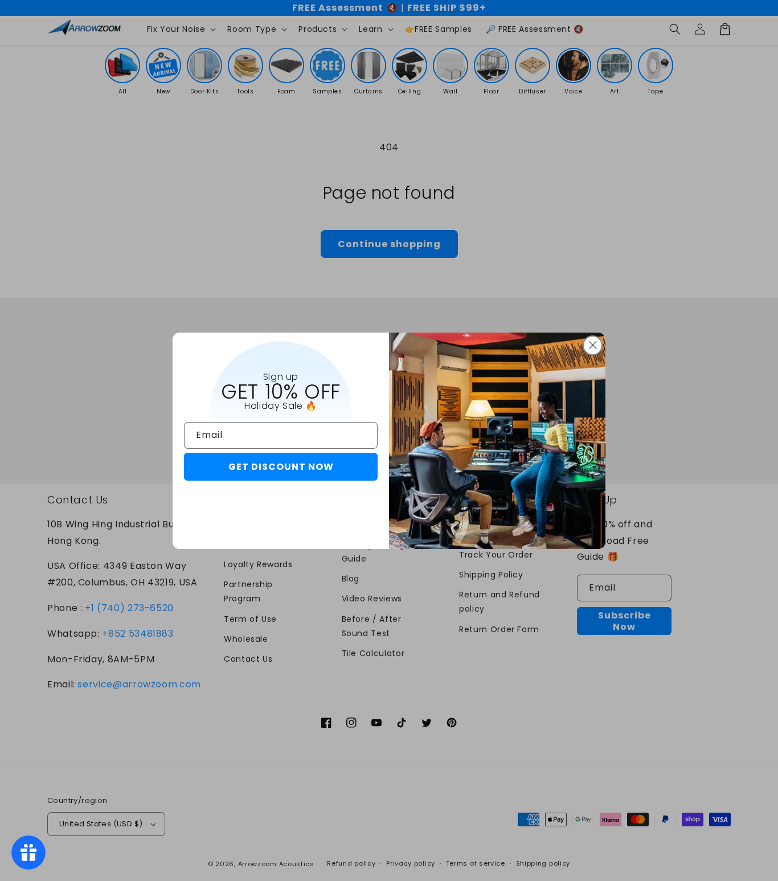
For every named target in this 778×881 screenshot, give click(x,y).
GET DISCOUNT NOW (281, 466)
